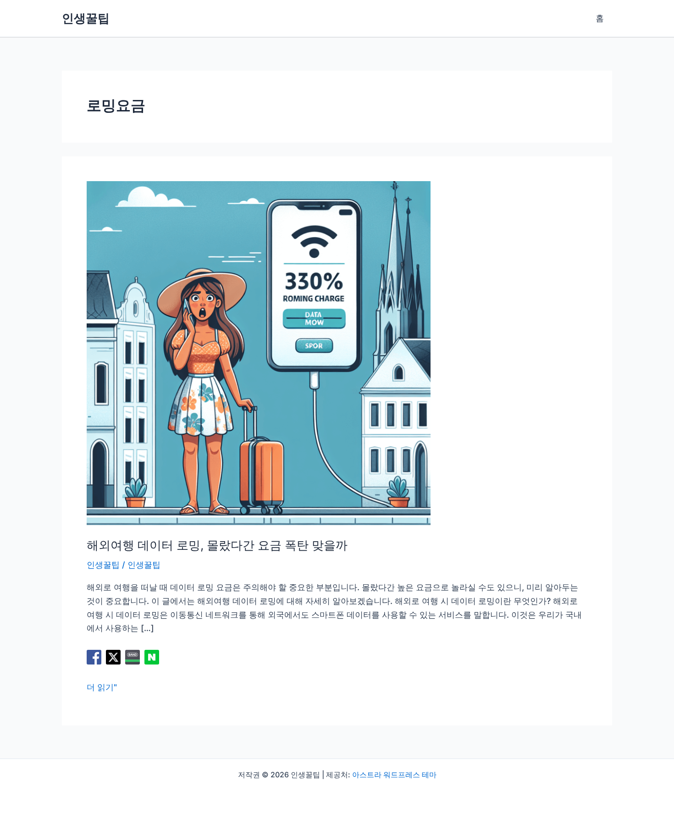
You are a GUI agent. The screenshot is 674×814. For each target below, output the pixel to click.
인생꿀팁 (86, 18)
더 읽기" (102, 688)
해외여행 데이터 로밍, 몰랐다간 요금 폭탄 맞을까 (217, 545)
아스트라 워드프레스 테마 (394, 774)
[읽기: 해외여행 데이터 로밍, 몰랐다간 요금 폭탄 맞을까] (259, 352)
